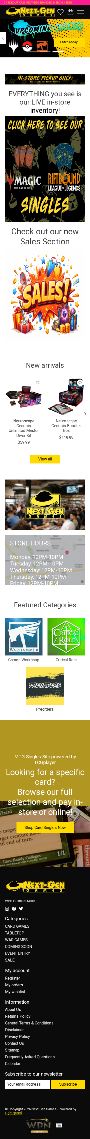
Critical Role (66, 659)
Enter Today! (69, 42)
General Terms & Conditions (29, 1023)
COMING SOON (18, 946)
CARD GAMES (17, 926)
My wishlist (15, 991)
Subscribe (68, 1084)
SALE (9, 960)
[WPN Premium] (38, 1131)
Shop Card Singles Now (45, 827)
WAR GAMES (16, 939)
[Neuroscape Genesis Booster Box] (66, 397)
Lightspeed (13, 1113)
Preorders (45, 709)
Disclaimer (14, 1029)
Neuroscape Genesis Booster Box (66, 426)
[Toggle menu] (81, 12)
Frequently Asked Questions (30, 1057)
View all (45, 459)
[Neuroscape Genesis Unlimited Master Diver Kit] (23, 397)
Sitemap (12, 1050)
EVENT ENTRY (17, 953)
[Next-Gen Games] (30, 12)
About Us (13, 1009)
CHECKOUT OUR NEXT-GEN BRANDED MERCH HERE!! (38, 2)
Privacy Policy (17, 1036)
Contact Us (14, 1043)
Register (12, 978)
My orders (14, 985)
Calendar (12, 1063)
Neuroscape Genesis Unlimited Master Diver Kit (24, 428)
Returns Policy (17, 1016)
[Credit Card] (59, 1125)
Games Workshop (23, 659)
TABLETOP (14, 933)
